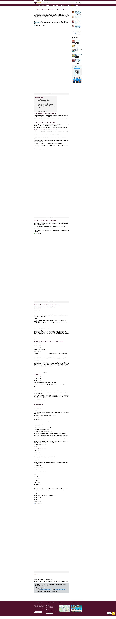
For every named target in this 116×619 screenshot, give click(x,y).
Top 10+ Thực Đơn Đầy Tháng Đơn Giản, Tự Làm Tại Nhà (78, 12)
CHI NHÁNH (76, 5)
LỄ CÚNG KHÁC (55, 5)
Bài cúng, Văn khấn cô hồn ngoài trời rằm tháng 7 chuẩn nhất (78, 17)
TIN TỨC (72, 5)
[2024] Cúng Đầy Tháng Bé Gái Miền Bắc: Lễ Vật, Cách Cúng (78, 27)
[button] (79, 2)
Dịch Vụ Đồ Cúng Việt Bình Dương (45, 589)
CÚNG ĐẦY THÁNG (41, 5)
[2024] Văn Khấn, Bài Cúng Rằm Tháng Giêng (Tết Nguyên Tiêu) (78, 32)
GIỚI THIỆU (68, 5)
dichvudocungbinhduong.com (60, 589)
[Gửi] (73, 2)
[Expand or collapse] (55, 97)
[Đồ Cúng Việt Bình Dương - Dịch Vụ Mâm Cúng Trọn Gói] (38, 2)
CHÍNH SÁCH (62, 5)
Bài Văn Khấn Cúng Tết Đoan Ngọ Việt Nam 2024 (78, 21)
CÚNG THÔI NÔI (48, 5)
